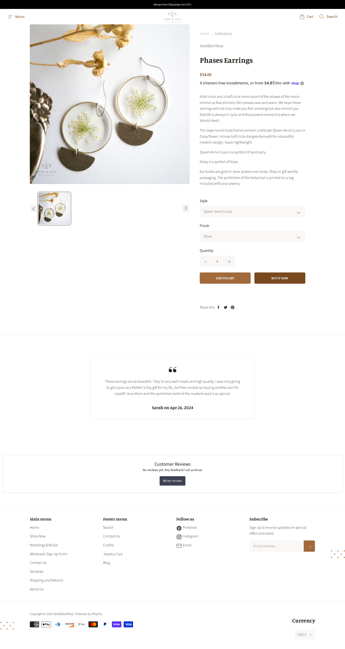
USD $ (302, 634)
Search (108, 527)
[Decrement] (205, 261)
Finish (204, 225)
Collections (223, 34)
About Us (36, 589)
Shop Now (38, 536)
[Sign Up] (309, 546)
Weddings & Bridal (44, 545)
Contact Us (38, 562)
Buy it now (279, 278)
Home (34, 527)
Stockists (36, 571)
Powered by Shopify (88, 614)
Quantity (206, 250)
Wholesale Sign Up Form (48, 554)
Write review (172, 481)
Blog (106, 562)
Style (203, 201)
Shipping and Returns (46, 580)
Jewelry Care (113, 554)
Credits (108, 545)
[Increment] (229, 261)
